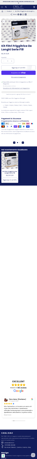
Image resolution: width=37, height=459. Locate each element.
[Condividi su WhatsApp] (23, 14)
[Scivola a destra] (23, 143)
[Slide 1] (17, 142)
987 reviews (22, 388)
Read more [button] (7, 415)
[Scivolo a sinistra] (14, 143)
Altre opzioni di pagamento (18, 77)
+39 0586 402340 (9, 445)
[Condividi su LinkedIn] (26, 14)
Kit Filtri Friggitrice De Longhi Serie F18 (10, 172)
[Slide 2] (20, 142)
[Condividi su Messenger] (21, 14)
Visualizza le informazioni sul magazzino (16, 88)
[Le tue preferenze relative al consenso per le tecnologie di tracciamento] (3, 456)
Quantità (3, 57)
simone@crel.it (9, 443)
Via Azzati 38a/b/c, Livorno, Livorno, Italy (17, 447)
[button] (2, 7)
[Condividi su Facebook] (18, 14)
